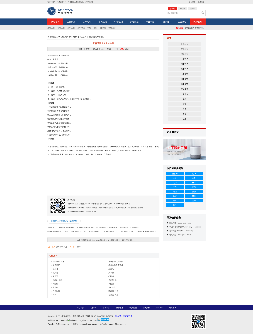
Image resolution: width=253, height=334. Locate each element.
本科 (194, 178)
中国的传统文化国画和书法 (106, 228)
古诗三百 (61, 28)
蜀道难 (55, 284)
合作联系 (120, 308)
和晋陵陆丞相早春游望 (95, 37)
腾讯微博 (86, 240)
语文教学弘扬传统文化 (85, 228)
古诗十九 (184, 94)
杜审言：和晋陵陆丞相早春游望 (64, 221)
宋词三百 (71, 28)
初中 (194, 174)
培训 (175, 191)
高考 (194, 187)
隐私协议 (159, 308)
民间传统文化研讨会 (66, 228)
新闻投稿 (146, 308)
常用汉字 (112, 28)
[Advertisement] (103, 174)
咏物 (184, 119)
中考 (175, 187)
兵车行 (111, 273)
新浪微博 (103, 240)
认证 (175, 196)
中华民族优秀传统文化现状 (57, 231)
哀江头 (111, 269)
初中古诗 (184, 64)
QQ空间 (79, 240)
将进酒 (55, 276)
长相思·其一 (113, 280)
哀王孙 (55, 269)
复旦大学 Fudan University (180, 223)
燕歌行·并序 (113, 291)
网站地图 (172, 308)
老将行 (55, 287)
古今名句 (87, 22)
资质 (194, 191)
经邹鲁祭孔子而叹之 (116, 265)
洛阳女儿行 (113, 287)
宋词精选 (81, 28)
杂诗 (79, 247)
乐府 (184, 109)
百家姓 (166, 22)
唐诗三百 (51, 28)
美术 (175, 200)
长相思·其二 (57, 280)
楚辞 (96, 28)
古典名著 (103, 22)
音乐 (194, 200)
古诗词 (49, 2)
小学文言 (184, 74)
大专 (175, 178)
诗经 (89, 28)
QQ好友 (96, 240)
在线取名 (182, 22)
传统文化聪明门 (95, 231)
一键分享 (124, 240)
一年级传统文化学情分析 (129, 228)
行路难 (111, 276)
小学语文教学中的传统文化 (146, 231)
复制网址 (116, 240)
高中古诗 (184, 69)
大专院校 (134, 22)
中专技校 (71, 2)
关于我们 (93, 308)
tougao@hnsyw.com (88, 324)
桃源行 (111, 284)
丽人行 (55, 273)
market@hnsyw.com (117, 324)
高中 (175, 183)
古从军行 (56, 291)
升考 (194, 183)
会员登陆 (192, 2)
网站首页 (55, 22)
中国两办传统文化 (111, 231)
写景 (184, 114)
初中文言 (184, 79)
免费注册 (201, 2)
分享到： (131, 240)
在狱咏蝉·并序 (61, 247)
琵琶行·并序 (113, 295)
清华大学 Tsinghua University (181, 231)
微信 (91, 240)
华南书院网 (62, 37)
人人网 (110, 240)
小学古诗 (184, 59)
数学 (175, 205)
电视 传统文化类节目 (79, 231)
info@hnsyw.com (62, 324)
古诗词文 (71, 22)
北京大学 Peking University (180, 235)
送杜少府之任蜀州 (115, 261)
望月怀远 (56, 265)
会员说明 (133, 308)
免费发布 (197, 22)
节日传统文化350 (126, 231)
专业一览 (150, 22)
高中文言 (184, 84)
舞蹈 (194, 196)
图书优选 (179, 28)
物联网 (175, 174)
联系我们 (106, 308)
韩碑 (54, 295)
